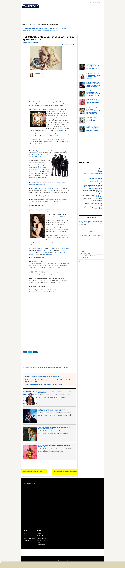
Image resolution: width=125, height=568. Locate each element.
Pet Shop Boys (35, 151)
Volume (53, 248)
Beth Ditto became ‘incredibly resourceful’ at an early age (42, 376)
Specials (26, 542)
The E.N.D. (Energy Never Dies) (47, 211)
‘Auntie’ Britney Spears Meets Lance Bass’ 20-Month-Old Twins (43, 384)
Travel (25, 533)
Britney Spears (43, 367)
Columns (26, 540)
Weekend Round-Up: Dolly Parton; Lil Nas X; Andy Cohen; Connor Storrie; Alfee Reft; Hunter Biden (92, 187)
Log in (67, 560)
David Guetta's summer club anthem (39, 280)
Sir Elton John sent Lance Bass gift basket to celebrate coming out (93, 101)
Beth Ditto (36, 367)
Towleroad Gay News (63, 6)
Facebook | (90, 235)
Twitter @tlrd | (83, 235)
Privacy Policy (84, 257)
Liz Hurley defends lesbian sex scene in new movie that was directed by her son (92, 128)
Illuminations (59, 130)
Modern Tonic (40, 102)
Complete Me (40, 291)
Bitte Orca (49, 254)
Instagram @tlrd (97, 235)
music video (36, 368)
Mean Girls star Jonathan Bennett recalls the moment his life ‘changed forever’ (93, 93)
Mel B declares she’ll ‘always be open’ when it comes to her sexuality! (40, 30)
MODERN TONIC (38, 74)
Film (25, 536)
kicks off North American (38, 154)
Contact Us (83, 251)
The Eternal (62, 216)
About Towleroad (85, 253)
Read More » (62, 397)
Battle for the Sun (61, 231)
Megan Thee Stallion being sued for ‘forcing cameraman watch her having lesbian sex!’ (44, 32)
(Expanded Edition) (44, 250)
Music (28, 366)
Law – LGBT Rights (29, 538)
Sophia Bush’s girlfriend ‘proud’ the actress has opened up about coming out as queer (44, 28)
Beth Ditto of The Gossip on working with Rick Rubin (44, 188)
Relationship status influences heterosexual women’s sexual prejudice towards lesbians (93, 110)
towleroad (34, 366)
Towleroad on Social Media (88, 255)
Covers (67, 222)
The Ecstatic (65, 248)
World (39, 366)
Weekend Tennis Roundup (95, 178)
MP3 (64, 367)
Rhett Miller (44, 252)
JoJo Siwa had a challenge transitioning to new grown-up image (93, 120)
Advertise (83, 249)
